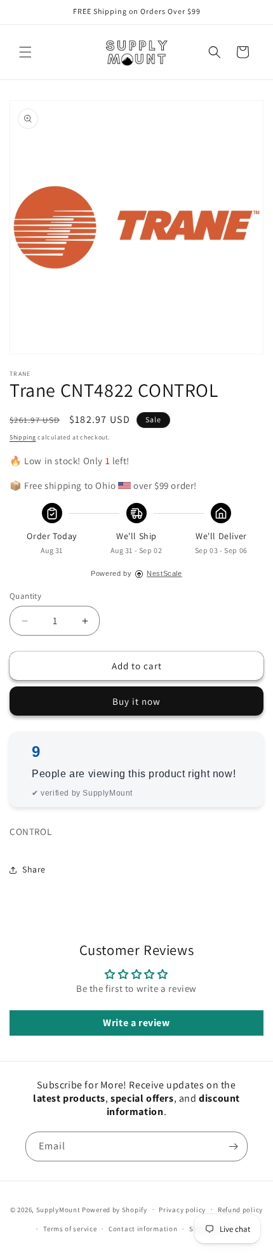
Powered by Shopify (114, 1209)
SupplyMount (58, 1209)
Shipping (23, 437)
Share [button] (34, 869)
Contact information (143, 1228)
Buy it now (136, 701)
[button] (25, 52)
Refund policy (240, 1209)
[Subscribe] (233, 1146)
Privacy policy (182, 1209)
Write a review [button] (136, 1022)
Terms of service (70, 1228)
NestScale (164, 573)
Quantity (25, 596)
